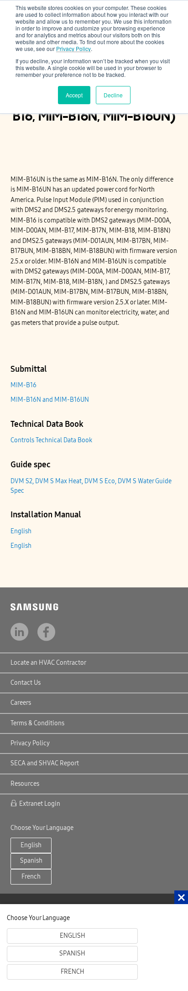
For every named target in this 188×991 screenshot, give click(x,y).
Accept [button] (74, 95)
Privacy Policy (73, 48)
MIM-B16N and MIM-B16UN (49, 400)
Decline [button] (113, 95)
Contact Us (25, 683)
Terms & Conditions (37, 723)
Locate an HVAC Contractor (48, 663)
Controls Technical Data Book (51, 440)
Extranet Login (39, 804)
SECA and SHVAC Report (44, 763)
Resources (24, 784)
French (31, 876)
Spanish (31, 861)
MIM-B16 (23, 385)
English (20, 531)
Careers (20, 703)
